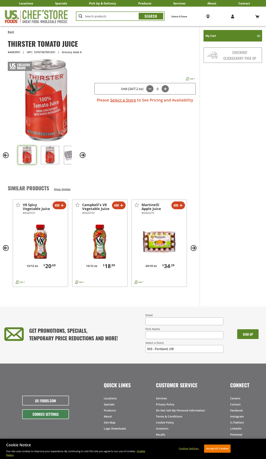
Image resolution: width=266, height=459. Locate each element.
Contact (244, 3)
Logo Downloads (115, 428)
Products (144, 3)
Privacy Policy (165, 404)
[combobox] (120, 16)
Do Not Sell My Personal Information (180, 410)
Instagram (237, 416)
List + (192, 78)
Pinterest (236, 434)
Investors (162, 428)
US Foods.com (45, 400)
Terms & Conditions (169, 416)
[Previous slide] (6, 155)
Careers (235, 398)
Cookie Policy (165, 422)
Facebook (236, 410)
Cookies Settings (46, 414)
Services (179, 3)
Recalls (160, 434)
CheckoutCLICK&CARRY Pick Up (239, 55)
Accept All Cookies (217, 448)
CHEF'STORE (37, 16)
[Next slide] (83, 155)
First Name (152, 329)
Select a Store (123, 100)
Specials (61, 3)
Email (149, 315)
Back (11, 32)
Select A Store (179, 16)
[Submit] (151, 16)
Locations (26, 3)
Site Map (109, 422)
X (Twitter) (237, 422)
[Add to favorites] (18, 204)
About (211, 3)
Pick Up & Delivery (102, 3)
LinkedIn (236, 428)
